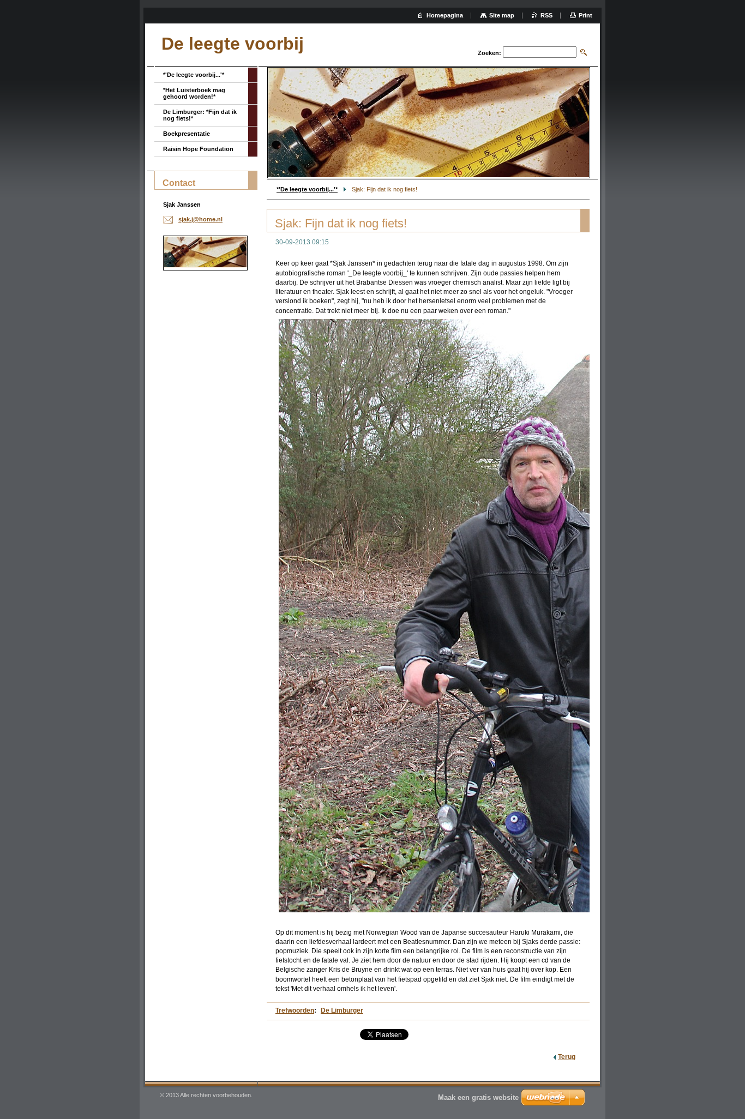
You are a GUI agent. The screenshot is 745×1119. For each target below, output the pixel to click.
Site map (501, 15)
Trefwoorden (294, 1010)
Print (585, 15)
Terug (566, 1057)
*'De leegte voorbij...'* (307, 189)
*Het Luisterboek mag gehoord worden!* (194, 93)
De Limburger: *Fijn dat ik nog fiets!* (200, 115)
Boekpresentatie (186, 133)
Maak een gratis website (478, 1097)
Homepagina (444, 15)
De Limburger (342, 1010)
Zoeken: (489, 53)
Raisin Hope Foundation (198, 149)
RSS (546, 15)
